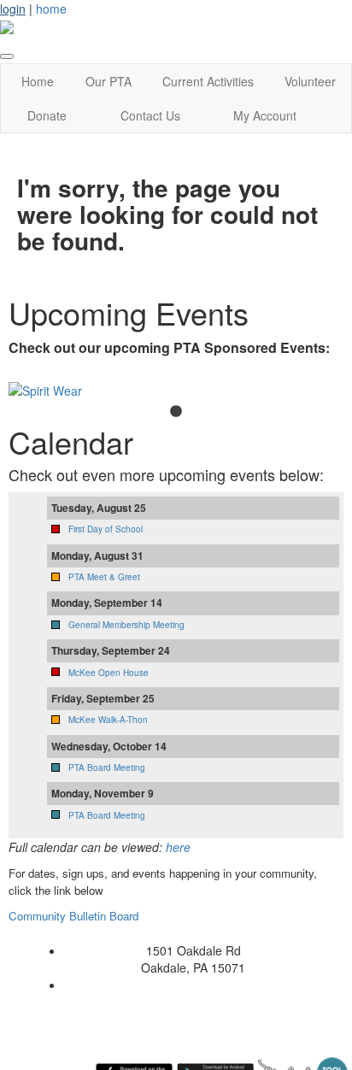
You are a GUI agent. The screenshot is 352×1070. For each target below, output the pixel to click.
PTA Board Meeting (106, 767)
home (51, 8)
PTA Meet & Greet (104, 577)
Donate (47, 115)
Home (37, 81)
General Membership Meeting (126, 625)
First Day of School (105, 529)
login (13, 8)
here (178, 846)
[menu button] (7, 56)
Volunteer (310, 81)
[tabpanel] (176, 390)
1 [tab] (176, 411)
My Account (264, 115)
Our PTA (108, 81)
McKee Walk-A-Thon (108, 720)
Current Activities (208, 81)
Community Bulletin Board (75, 916)
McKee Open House (108, 673)
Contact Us (150, 115)
